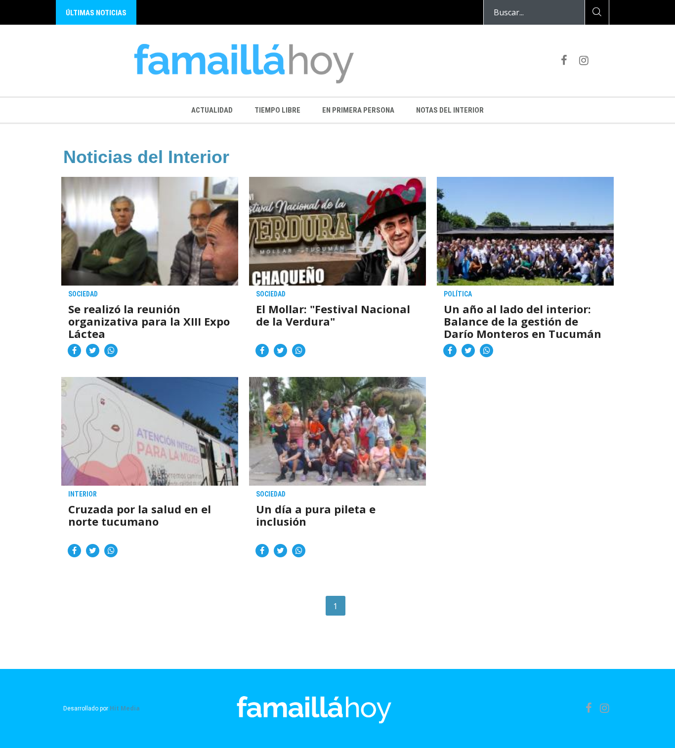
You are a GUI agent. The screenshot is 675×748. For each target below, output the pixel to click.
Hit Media (125, 708)
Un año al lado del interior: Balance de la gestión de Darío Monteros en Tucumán (522, 321)
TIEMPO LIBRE (277, 110)
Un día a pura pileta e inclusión (316, 516)
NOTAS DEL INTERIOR (450, 110)
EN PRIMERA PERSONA (358, 110)
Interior (82, 494)
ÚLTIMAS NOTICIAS (96, 12)
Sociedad (83, 294)
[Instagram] (584, 59)
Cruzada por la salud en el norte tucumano (139, 516)
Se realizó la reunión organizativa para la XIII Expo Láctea (149, 321)
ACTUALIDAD (212, 110)
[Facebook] (564, 59)
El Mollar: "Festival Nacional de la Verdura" (333, 316)
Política (458, 294)
